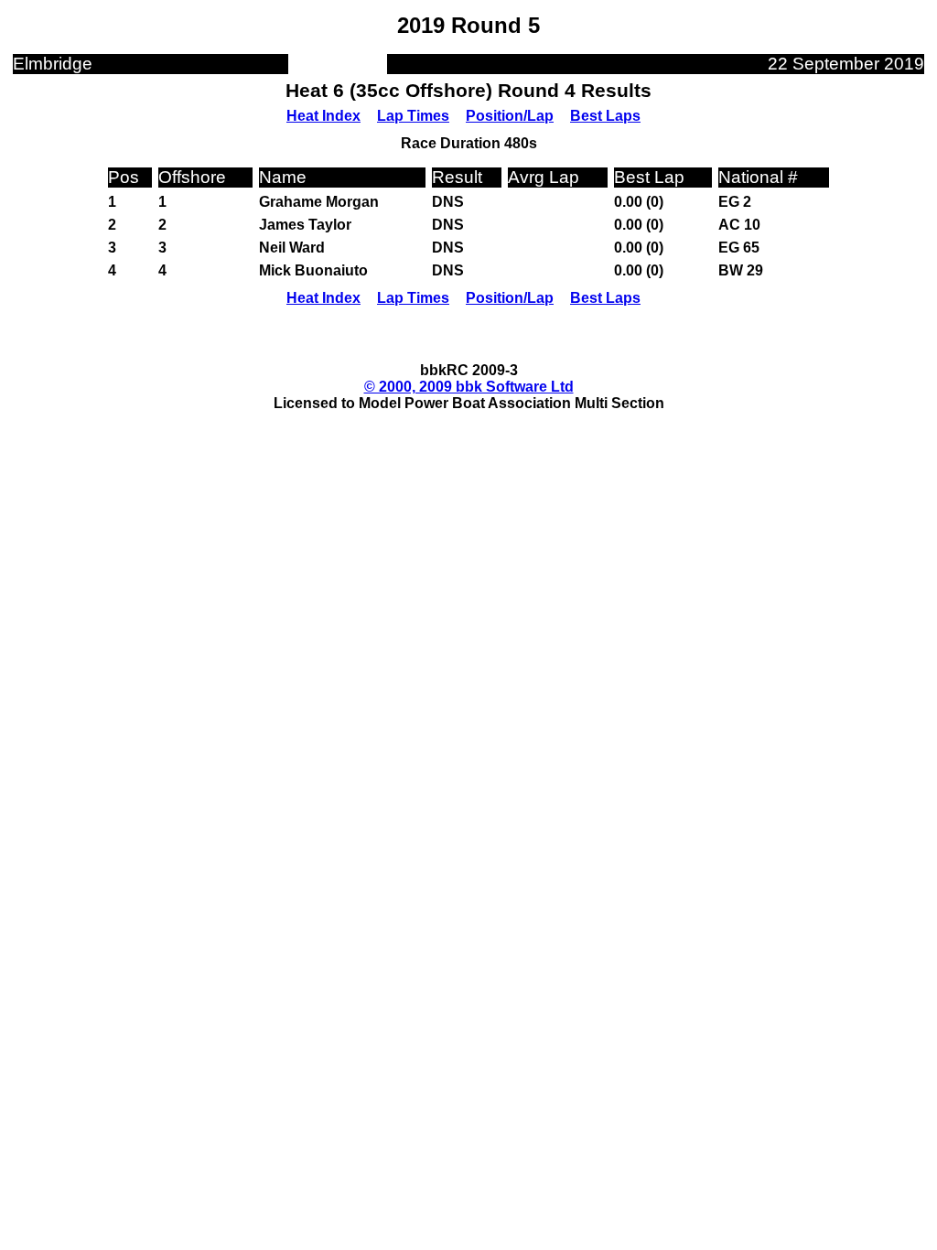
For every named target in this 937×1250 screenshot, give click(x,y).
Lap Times (413, 116)
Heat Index (323, 116)
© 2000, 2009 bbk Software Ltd (469, 386)
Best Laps (605, 116)
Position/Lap (510, 116)
